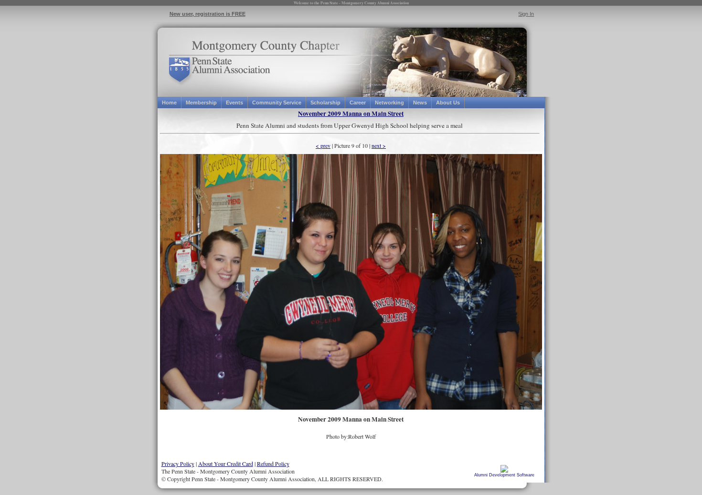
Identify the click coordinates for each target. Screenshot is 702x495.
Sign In (526, 14)
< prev (323, 145)
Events (234, 102)
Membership (201, 102)
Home (169, 102)
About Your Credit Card (225, 463)
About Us (448, 102)
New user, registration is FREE (207, 14)
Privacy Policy (177, 463)
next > (379, 145)
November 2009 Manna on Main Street (351, 113)
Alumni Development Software (504, 475)
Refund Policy (273, 463)
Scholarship (325, 102)
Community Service (276, 102)
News (420, 102)
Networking (389, 102)
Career (358, 102)
